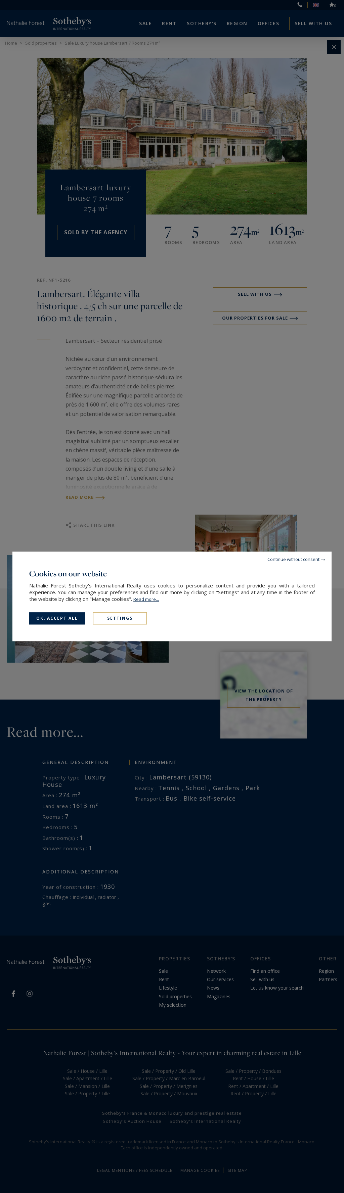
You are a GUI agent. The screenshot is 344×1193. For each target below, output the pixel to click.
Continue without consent (293, 559)
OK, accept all (57, 618)
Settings (120, 618)
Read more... (146, 599)
